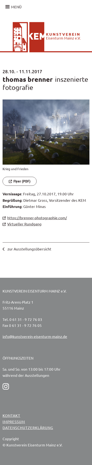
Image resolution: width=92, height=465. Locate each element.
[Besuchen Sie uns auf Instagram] (6, 386)
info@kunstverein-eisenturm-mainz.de (35, 336)
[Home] (23, 22)
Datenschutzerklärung (28, 427)
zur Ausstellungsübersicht (29, 249)
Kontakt (11, 415)
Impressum (14, 421)
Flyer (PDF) (21, 181)
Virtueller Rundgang (24, 224)
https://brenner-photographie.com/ (37, 217)
